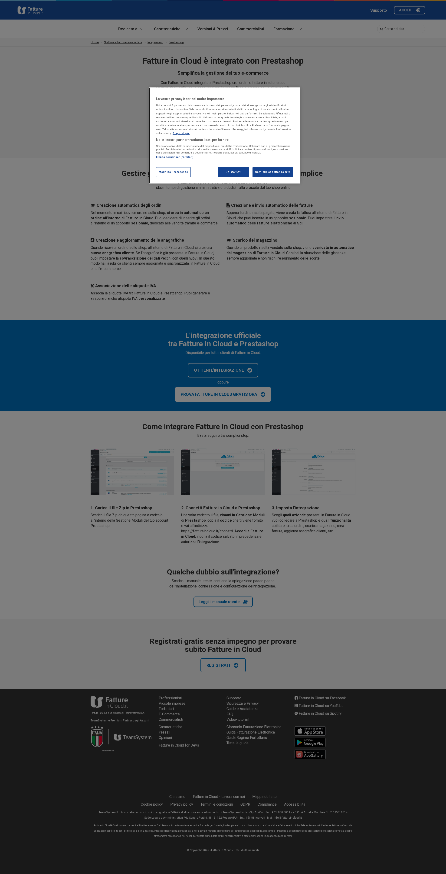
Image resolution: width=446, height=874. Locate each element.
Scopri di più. (181, 133)
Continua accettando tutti (273, 171)
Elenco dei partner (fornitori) (174, 157)
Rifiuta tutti (233, 171)
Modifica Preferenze (173, 171)
